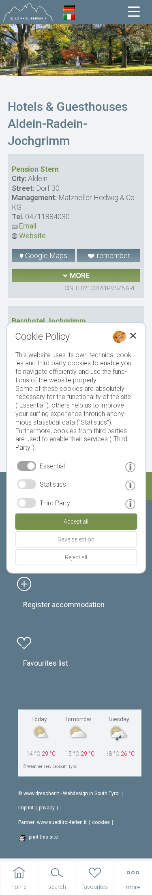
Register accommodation (64, 604)
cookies (101, 822)
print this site (43, 837)
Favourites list (45, 663)
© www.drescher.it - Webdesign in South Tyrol (69, 793)
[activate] (26, 484)
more (79, 275)
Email (26, 226)
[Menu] (134, 12)
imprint (26, 808)
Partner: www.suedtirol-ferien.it (52, 822)
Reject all (76, 557)
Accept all (76, 521)
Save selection (76, 539)
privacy (47, 808)
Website (31, 235)
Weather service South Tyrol (52, 766)
